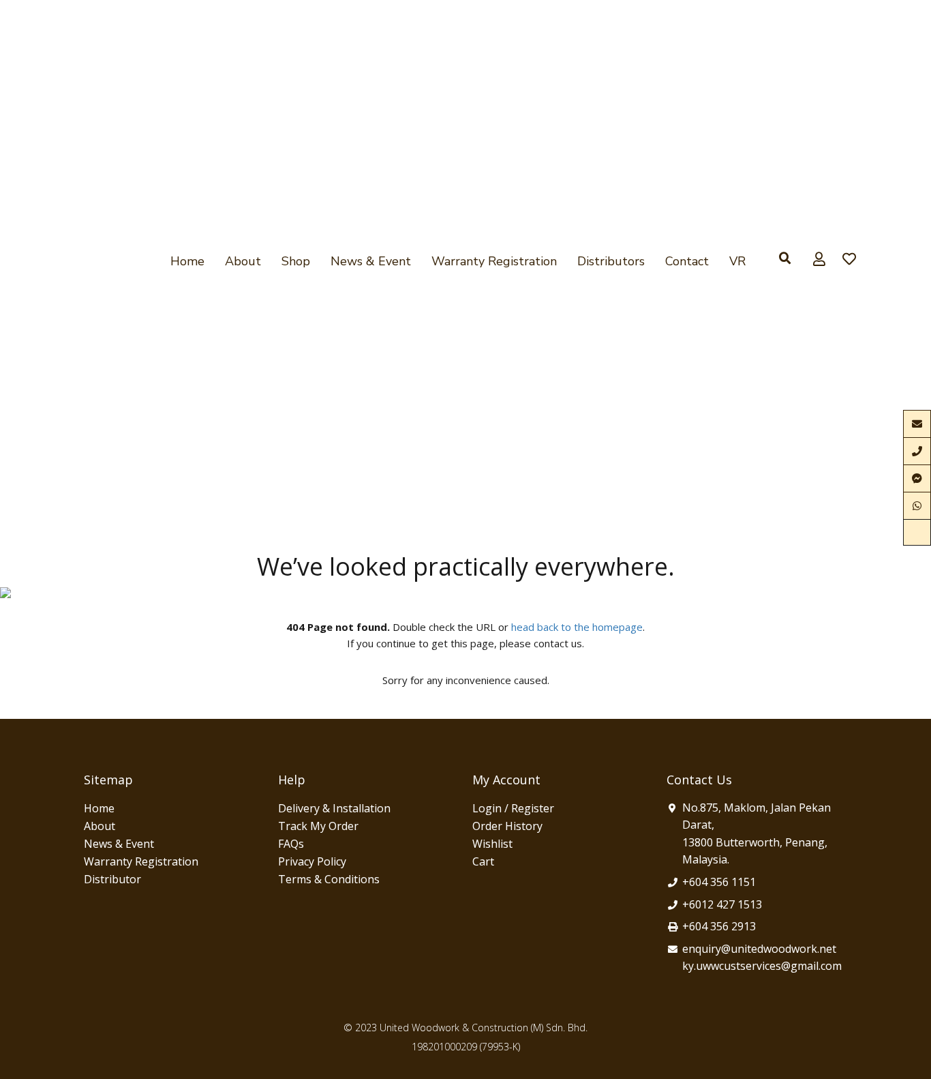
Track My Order (318, 825)
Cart (483, 861)
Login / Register (513, 808)
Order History (507, 825)
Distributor (112, 879)
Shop (295, 261)
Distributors (611, 261)
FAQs (291, 843)
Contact (687, 261)
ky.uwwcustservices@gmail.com (762, 965)
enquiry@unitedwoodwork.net (759, 948)
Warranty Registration (494, 261)
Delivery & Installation (334, 808)
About (243, 261)
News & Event (371, 261)
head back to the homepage (577, 627)
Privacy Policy (312, 861)
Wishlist (492, 843)
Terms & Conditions (329, 879)
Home (187, 261)
